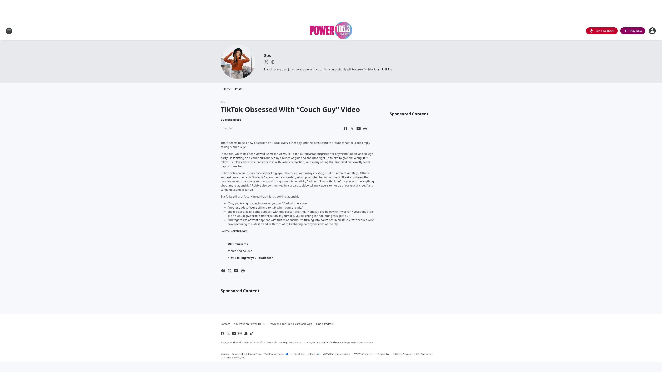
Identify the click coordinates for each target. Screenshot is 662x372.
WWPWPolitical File (363, 354)
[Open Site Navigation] (9, 30)
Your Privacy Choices (274, 354)
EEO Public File (382, 354)
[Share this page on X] (352, 128)
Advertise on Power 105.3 (249, 324)
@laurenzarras (238, 244)
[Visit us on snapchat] (246, 333)
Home (227, 89)
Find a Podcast (324, 324)
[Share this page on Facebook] (345, 128)
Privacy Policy (254, 354)
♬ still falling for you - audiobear (250, 258)
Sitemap (225, 354)
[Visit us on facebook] (222, 333)
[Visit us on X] (266, 62)
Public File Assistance (403, 354)
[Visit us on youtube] (234, 333)
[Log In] (652, 30)
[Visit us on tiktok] (252, 333)
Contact (225, 324)
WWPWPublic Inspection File (336, 354)
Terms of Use (298, 354)
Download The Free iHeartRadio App (290, 324)
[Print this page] (365, 128)
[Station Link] (331, 31)
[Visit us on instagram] (273, 62)
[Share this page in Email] (358, 128)
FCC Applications (424, 354)
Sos (267, 55)
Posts (238, 89)
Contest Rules (238, 354)
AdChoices (313, 354)
